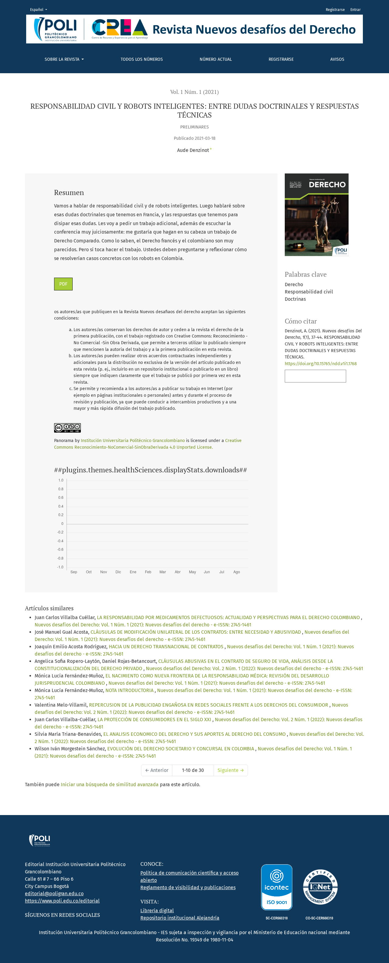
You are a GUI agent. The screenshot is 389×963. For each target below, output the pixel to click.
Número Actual (216, 59)
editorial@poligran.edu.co (54, 893)
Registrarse (281, 59)
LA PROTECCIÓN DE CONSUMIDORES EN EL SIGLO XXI (155, 719)
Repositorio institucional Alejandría (179, 918)
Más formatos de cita (313, 376)
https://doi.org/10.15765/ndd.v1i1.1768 (321, 363)
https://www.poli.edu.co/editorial (62, 901)
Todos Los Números (142, 59)
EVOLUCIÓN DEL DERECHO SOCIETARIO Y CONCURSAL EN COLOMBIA (181, 749)
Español (40, 9)
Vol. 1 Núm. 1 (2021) (194, 91)
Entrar (355, 10)
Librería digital (157, 910)
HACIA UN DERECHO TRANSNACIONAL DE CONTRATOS (167, 646)
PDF (63, 284)
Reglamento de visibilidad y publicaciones (188, 887)
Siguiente (231, 770)
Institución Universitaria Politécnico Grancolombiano (133, 440)
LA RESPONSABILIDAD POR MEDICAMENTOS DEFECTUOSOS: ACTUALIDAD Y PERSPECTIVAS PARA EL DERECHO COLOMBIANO (229, 617)
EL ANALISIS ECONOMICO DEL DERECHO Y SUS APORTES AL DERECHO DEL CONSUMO (195, 734)
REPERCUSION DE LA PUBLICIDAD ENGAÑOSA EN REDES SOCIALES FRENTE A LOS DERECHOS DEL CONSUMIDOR (209, 705)
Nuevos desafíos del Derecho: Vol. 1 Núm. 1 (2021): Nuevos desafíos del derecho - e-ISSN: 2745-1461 (143, 625)
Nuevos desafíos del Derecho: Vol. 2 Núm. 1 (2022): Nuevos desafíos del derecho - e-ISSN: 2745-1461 (254, 668)
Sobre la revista (63, 59)
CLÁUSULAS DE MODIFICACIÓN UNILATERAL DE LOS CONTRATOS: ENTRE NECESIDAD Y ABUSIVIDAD (196, 632)
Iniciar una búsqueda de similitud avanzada (110, 784)
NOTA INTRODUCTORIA (130, 690)
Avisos (337, 59)
